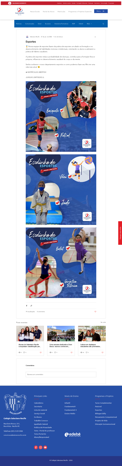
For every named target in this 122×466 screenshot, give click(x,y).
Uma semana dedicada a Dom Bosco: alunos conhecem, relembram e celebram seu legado (61, 345)
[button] (49, 11)
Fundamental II (71, 410)
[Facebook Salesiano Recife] (36, 447)
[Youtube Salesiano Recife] (45, 447)
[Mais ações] (95, 37)
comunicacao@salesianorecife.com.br (15, 435)
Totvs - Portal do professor (44, 431)
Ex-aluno (48, 24)
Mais (88, 24)
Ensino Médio (70, 413)
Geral (39, 24)
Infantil (81, 24)
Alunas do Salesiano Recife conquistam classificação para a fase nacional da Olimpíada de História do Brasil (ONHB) (30, 345)
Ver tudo (103, 322)
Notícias (18, 24)
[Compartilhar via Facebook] (27, 306)
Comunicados (29, 24)
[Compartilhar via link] (31, 306)
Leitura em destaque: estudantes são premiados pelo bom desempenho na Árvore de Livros (90, 345)
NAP (73, 24)
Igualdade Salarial (41, 424)
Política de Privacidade (43, 427)
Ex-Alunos (38, 417)
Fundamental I (70, 406)
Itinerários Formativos (61, 24)
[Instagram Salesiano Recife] (40, 447)
